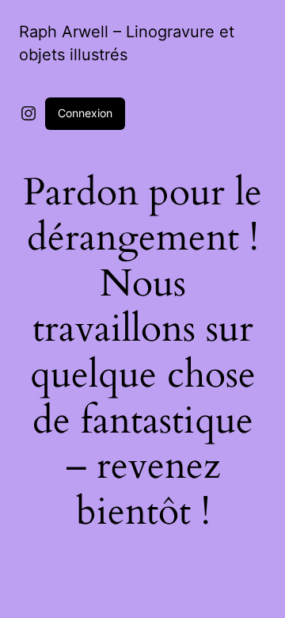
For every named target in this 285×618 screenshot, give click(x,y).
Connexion (85, 113)
